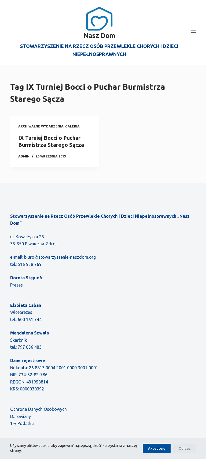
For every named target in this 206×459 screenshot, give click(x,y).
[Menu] (193, 32)
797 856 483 (30, 347)
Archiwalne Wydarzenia (41, 126)
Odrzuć (184, 448)
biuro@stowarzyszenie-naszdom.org (60, 257)
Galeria (72, 126)
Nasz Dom (99, 35)
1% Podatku (22, 423)
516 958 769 (30, 264)
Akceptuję (156, 448)
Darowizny (20, 416)
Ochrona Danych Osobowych (38, 409)
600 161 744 (30, 319)
